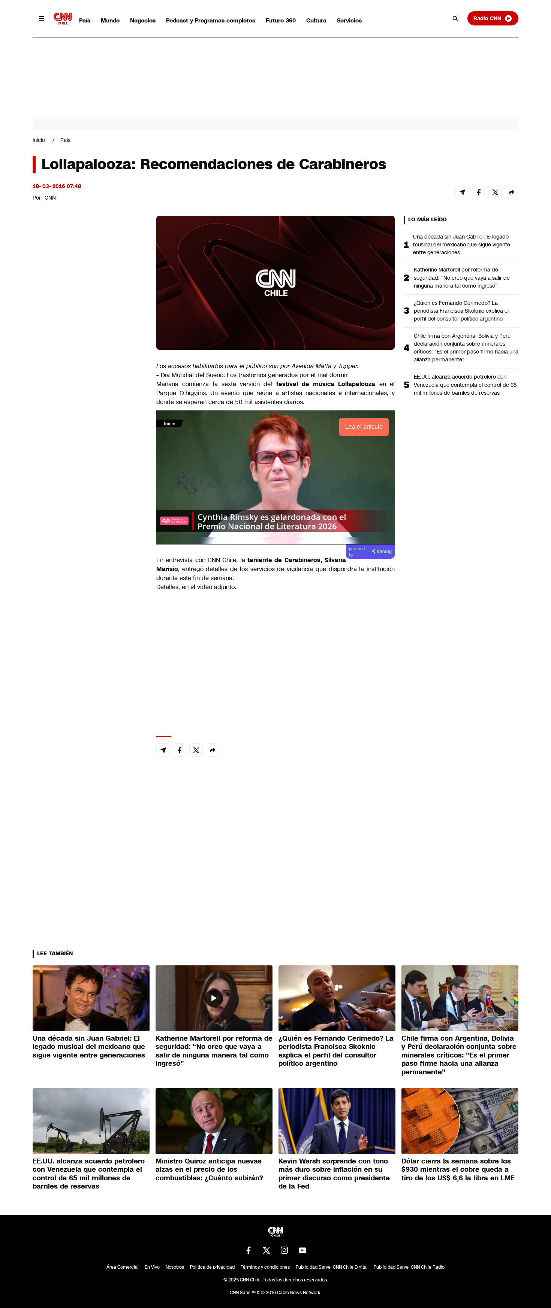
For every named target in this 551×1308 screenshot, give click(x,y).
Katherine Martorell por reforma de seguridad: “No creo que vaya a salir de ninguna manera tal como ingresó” (462, 277)
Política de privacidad (212, 1267)
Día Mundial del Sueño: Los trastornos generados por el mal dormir (254, 375)
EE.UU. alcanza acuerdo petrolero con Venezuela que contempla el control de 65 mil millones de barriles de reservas (465, 384)
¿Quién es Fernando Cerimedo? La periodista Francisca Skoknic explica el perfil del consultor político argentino (461, 310)
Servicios (349, 20)
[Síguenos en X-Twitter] (267, 1250)
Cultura (316, 20)
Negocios (143, 20)
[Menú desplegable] (42, 18)
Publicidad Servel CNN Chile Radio (409, 1267)
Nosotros (175, 1267)
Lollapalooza (356, 384)
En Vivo (152, 1267)
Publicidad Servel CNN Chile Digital (332, 1267)
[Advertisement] (89, 644)
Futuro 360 (281, 20)
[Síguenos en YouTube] (302, 1250)
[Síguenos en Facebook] (249, 1250)
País (84, 20)
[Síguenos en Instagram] (284, 1250)
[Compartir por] (511, 192)
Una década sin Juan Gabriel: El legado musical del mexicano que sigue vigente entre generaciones (461, 244)
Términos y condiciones (265, 1267)
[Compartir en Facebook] (478, 192)
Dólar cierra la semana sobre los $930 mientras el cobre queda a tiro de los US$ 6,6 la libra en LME (458, 1169)
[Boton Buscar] (455, 18)
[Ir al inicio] (63, 18)
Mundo (110, 20)
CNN (50, 197)
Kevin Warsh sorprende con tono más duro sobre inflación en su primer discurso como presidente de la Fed (334, 1174)
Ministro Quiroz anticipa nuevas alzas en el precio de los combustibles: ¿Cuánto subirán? (209, 1169)
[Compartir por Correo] (462, 192)
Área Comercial (122, 1267)
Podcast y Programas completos (210, 20)
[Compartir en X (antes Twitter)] (495, 192)
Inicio (39, 140)
